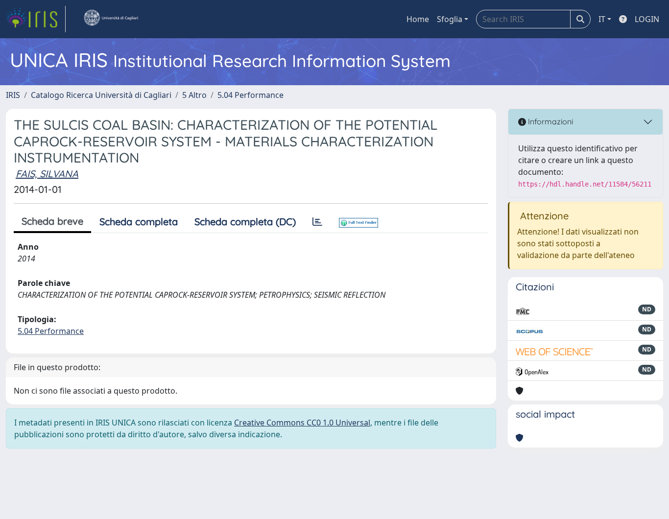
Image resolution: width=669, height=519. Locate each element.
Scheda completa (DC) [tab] (245, 221)
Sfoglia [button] (449, 19)
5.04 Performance (250, 95)
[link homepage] (36, 19)
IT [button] (601, 19)
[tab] (317, 222)
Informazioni (549, 121)
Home (417, 19)
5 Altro (194, 95)
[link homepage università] (110, 19)
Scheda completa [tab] (138, 221)
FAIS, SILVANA (47, 173)
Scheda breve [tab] (52, 221)
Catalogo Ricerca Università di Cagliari (101, 95)
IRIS (13, 95)
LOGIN (647, 19)
